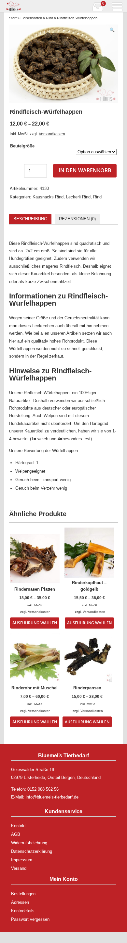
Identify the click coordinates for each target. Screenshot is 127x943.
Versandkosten (52, 134)
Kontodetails (23, 910)
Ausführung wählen (34, 622)
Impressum (21, 859)
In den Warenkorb (85, 170)
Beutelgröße (22, 145)
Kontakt (18, 825)
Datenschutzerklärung (31, 851)
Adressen (20, 902)
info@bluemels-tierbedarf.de (52, 797)
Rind (49, 18)
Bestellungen (23, 893)
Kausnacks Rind (48, 196)
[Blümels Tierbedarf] (34, 6)
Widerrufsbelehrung (29, 842)
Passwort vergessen (30, 919)
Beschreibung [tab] (30, 218)
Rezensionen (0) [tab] (77, 218)
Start (13, 18)
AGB (15, 834)
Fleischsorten (31, 18)
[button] (112, 30)
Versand (18, 868)
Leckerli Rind (78, 196)
